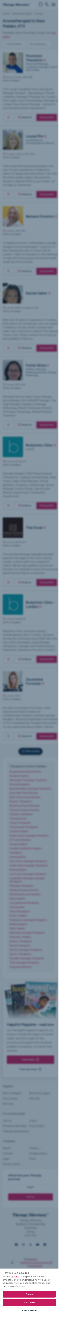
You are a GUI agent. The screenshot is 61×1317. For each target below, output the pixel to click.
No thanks (29, 1302)
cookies (15, 1276)
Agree (29, 1294)
